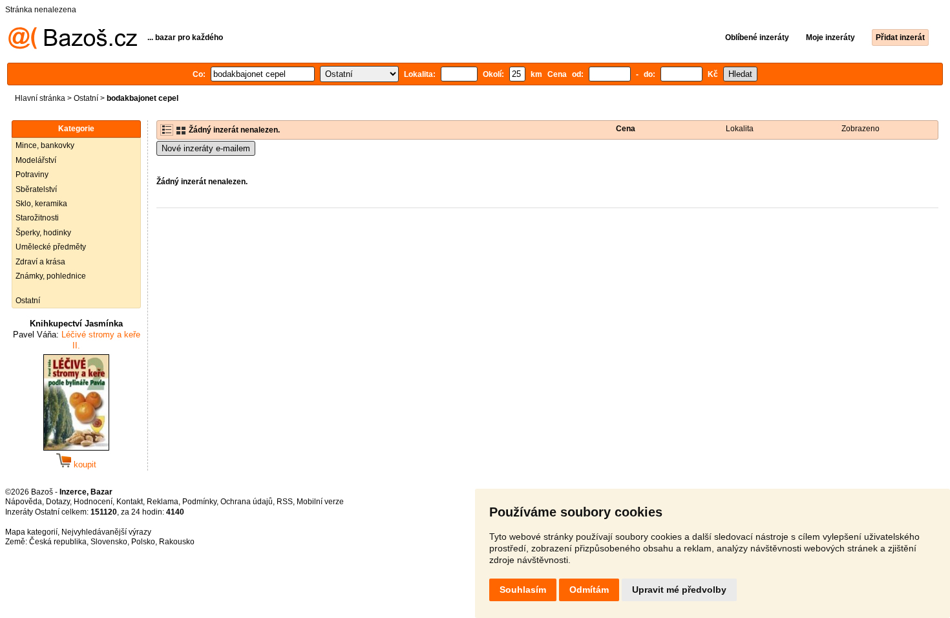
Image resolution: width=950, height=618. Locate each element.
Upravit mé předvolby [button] (679, 589)
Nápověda (23, 501)
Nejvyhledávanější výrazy (106, 532)
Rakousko (177, 541)
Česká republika (58, 541)
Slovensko (108, 541)
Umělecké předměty (51, 246)
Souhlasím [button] (523, 589)
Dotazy (58, 501)
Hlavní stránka (40, 98)
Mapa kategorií (31, 532)
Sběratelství (36, 189)
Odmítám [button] (589, 589)
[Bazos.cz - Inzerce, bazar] (72, 46)
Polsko (143, 541)
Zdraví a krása (40, 261)
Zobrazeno (860, 128)
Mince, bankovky (45, 145)
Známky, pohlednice (51, 276)
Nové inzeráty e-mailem (206, 148)
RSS (285, 501)
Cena (625, 128)
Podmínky (199, 501)
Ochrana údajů (246, 501)
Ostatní (86, 98)
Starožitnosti (37, 217)
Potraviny (32, 174)
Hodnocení (93, 501)
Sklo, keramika (41, 203)
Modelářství (36, 160)
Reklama (162, 501)
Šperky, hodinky (43, 232)
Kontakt (129, 501)
